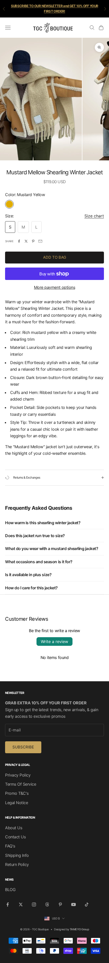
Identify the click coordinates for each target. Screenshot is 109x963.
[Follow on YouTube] (73, 904)
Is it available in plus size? (28, 574)
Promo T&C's (17, 793)
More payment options (54, 287)
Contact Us (15, 836)
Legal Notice (16, 802)
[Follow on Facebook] (7, 904)
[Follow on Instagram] (34, 904)
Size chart (94, 215)
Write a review (54, 641)
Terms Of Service (20, 784)
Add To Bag (54, 257)
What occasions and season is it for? (38, 561)
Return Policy (17, 864)
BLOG (10, 889)
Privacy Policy (17, 775)
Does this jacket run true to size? (35, 535)
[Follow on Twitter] (20, 904)
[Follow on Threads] (47, 904)
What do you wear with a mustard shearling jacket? (51, 548)
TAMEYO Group (79, 929)
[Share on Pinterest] (33, 241)
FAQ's (10, 845)
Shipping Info (17, 855)
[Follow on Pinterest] (60, 904)
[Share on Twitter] (26, 241)
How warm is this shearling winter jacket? (42, 522)
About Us (13, 827)
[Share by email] (40, 241)
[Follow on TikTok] (86, 904)
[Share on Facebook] (19, 241)
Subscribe (23, 747)
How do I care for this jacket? (31, 587)
